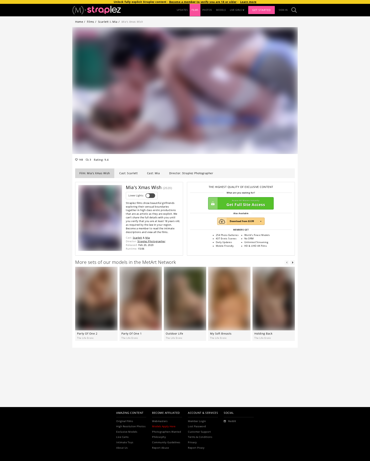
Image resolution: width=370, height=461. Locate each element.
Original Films (124, 421)
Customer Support (199, 431)
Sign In (283, 10)
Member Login (197, 421)
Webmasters (159, 421)
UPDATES (182, 10)
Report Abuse (160, 447)
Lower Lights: (136, 195)
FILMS (195, 10)
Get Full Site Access (245, 203)
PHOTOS (207, 10)
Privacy (192, 442)
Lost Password (197, 426)
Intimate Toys (124, 442)
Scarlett (103, 22)
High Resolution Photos (130, 426)
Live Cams (122, 437)
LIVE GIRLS (236, 10)
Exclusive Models (126, 431)
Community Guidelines (166, 442)
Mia (115, 22)
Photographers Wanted (166, 431)
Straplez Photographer (151, 241)
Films (90, 22)
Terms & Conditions (200, 437)
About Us (122, 447)
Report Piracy (196, 447)
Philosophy (159, 437)
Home (79, 22)
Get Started (261, 10)
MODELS (221, 10)
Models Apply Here (164, 426)
